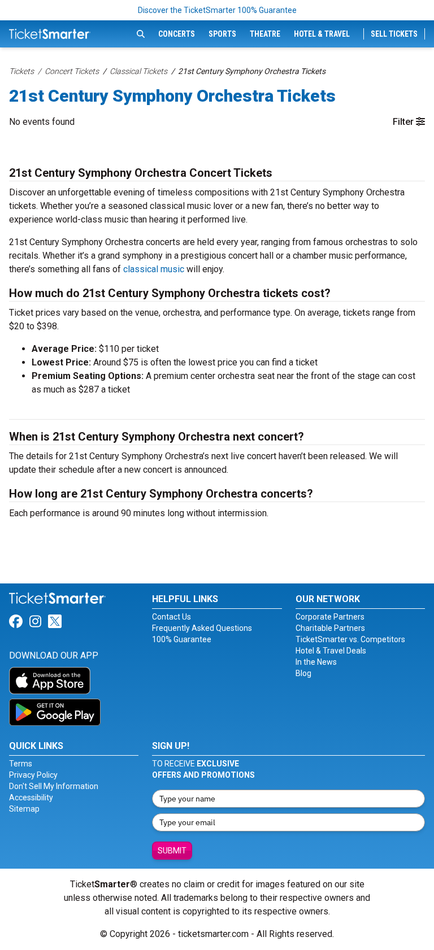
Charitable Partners (330, 628)
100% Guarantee (181, 639)
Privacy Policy (33, 774)
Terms (20, 763)
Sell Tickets (394, 33)
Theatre (265, 33)
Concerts (176, 33)
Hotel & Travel (322, 33)
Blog (303, 673)
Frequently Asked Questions (202, 628)
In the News (316, 661)
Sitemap (24, 808)
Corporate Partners (330, 616)
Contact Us (171, 616)
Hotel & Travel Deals (331, 650)
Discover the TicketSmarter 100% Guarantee (217, 10)
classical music (153, 269)
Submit (172, 850)
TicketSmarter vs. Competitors (350, 639)
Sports (222, 33)
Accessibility (31, 797)
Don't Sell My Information (53, 786)
